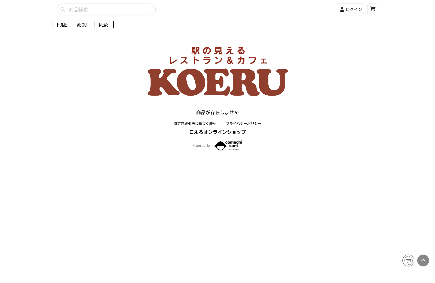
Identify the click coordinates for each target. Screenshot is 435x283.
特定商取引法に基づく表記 (196, 123)
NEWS (104, 24)
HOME (62, 24)
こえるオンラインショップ (217, 132)
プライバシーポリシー (243, 123)
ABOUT (83, 24)
